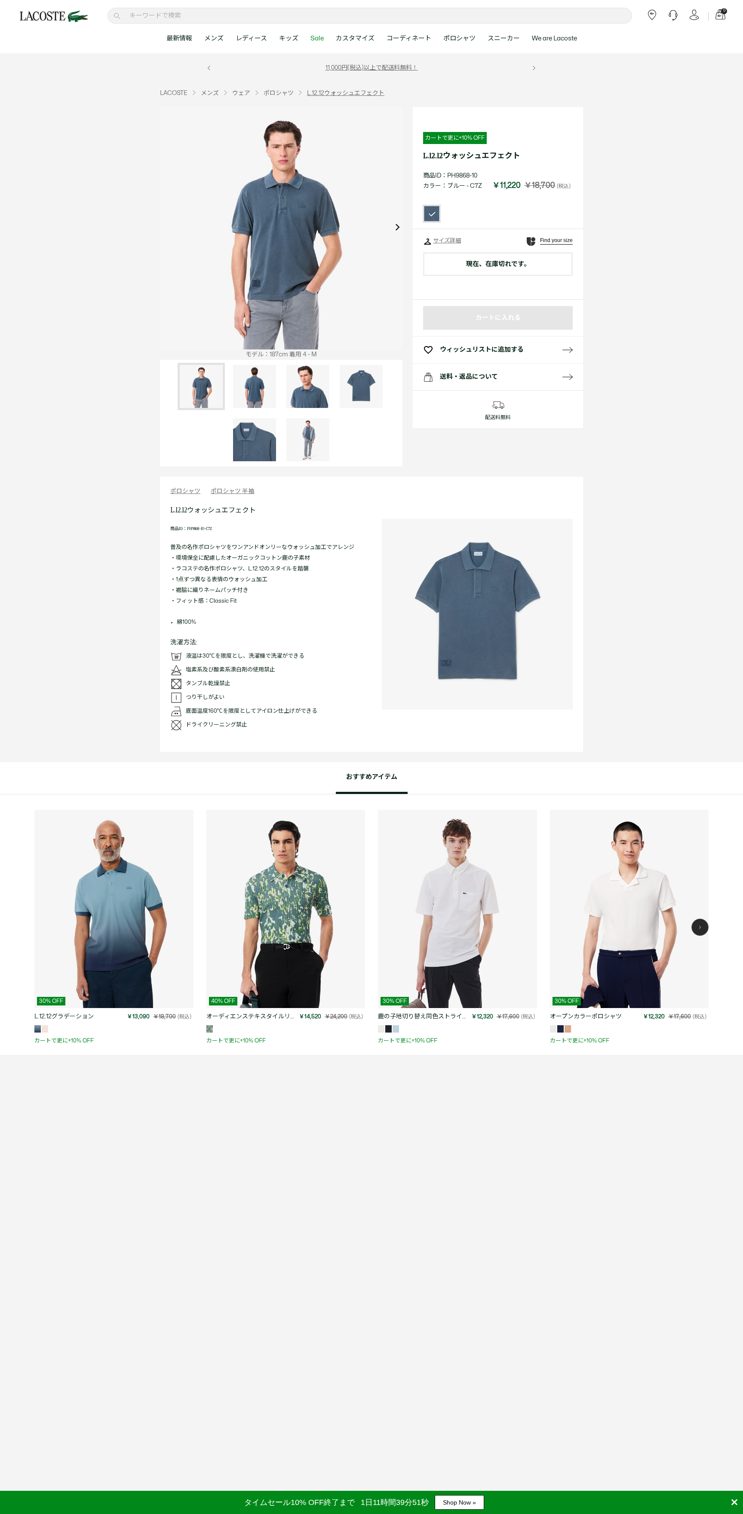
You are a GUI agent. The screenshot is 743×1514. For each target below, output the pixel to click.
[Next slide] (397, 228)
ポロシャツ (459, 38)
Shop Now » (459, 1502)
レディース (251, 38)
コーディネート (409, 38)
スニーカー (504, 38)
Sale (317, 38)
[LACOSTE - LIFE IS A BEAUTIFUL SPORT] (54, 16)
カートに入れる (498, 318)
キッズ (288, 38)
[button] (700, 927)
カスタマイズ (355, 38)
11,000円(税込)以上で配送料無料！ (371, 67)
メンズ (214, 38)
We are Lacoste (554, 38)
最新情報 (179, 38)
